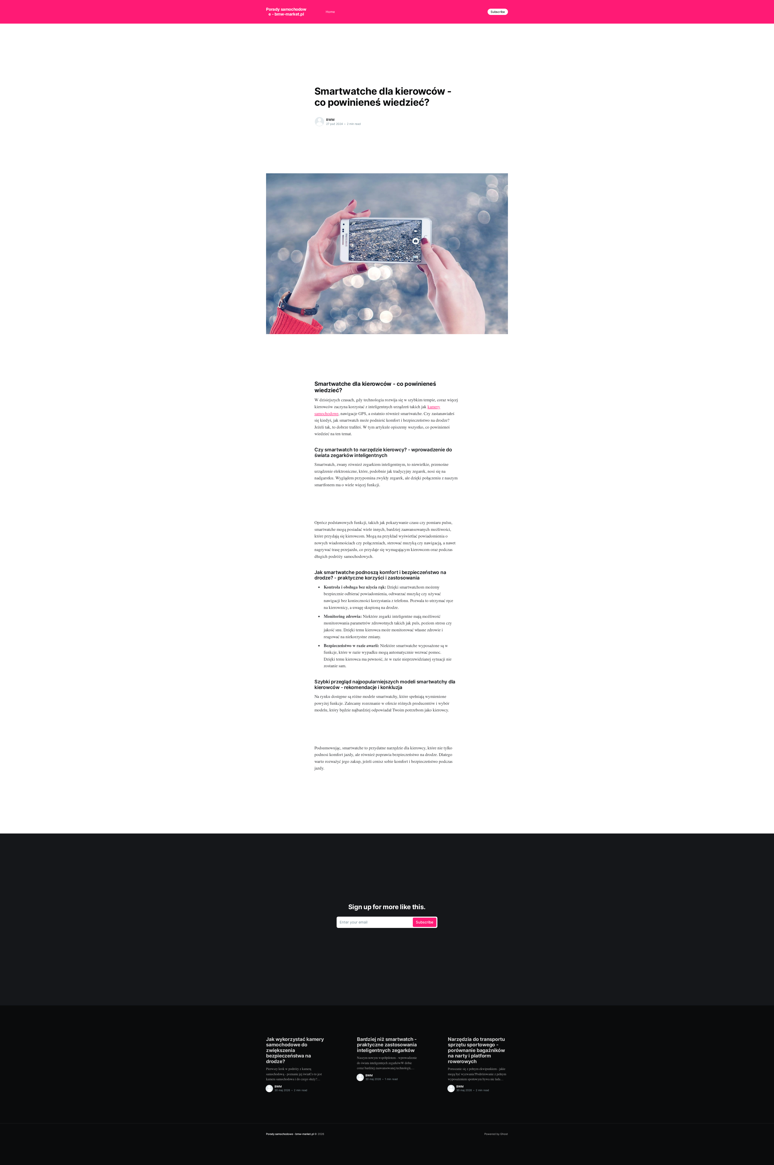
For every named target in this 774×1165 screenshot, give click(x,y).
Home (330, 12)
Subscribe (498, 12)
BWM (330, 120)
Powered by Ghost (496, 1134)
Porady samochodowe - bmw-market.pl (286, 12)
